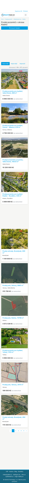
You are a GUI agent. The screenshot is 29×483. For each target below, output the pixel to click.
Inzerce (11, 471)
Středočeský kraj (17, 19)
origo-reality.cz (19, 476)
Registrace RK (18, 11)
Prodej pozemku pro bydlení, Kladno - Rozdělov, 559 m (12, 195)
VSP (7, 471)
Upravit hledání (15, 28)
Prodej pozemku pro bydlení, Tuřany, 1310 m (12, 351)
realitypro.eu (16, 474)
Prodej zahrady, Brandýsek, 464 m (13, 418)
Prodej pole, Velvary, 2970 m (12, 385)
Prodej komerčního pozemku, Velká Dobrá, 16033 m (12, 161)
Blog (15, 471)
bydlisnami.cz (10, 476)
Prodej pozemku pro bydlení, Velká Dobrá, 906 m (12, 92)
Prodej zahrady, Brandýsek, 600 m (13, 252)
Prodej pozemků (8, 19)
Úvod (2, 19)
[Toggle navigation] (25, 14)
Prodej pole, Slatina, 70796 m (13, 318)
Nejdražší (22, 63)
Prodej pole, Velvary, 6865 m (13, 285)
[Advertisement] (14, 4)
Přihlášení (25, 11)
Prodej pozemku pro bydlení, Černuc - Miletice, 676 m (12, 126)
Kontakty (20, 471)
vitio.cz (23, 474)
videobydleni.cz (7, 474)
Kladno (24, 19)
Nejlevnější (14, 63)
